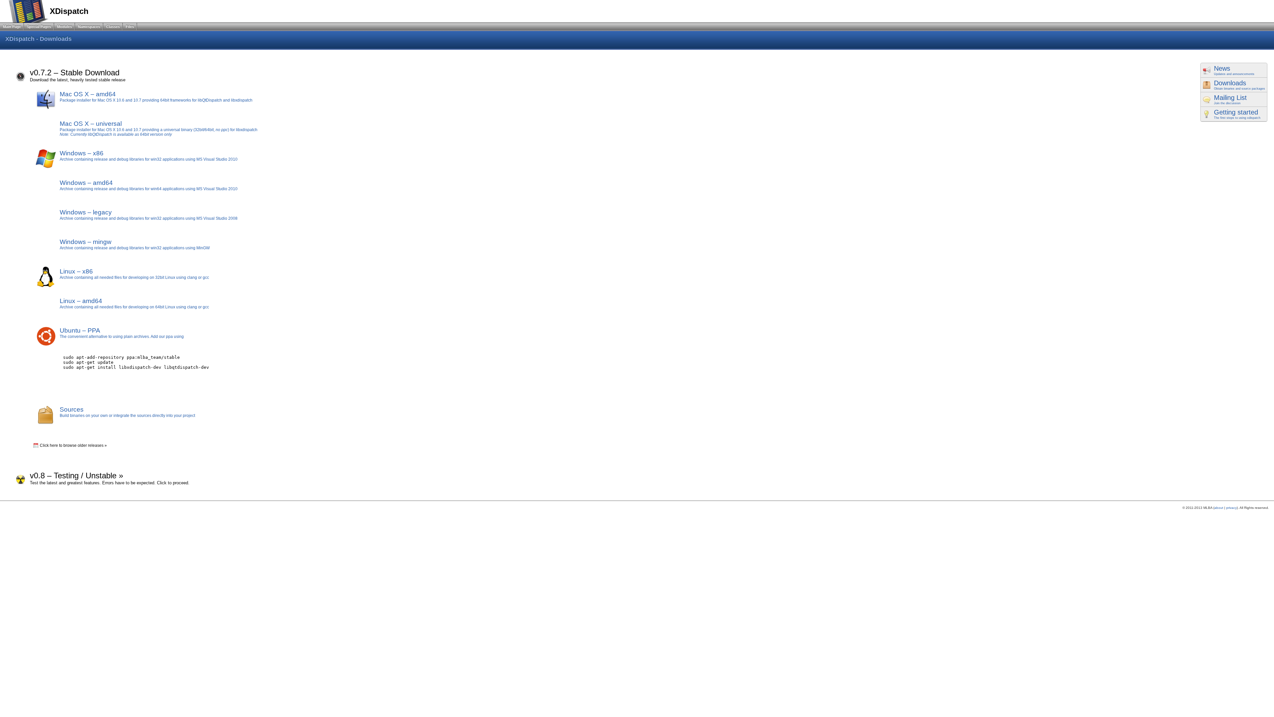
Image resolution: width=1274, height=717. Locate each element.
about (1218, 508)
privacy (1231, 508)
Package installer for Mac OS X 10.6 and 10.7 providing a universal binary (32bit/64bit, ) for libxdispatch (158, 129)
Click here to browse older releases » (73, 445)
